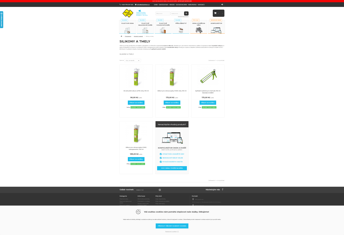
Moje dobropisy (160, 203)
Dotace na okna (181, 4)
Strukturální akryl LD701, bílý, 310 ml (136, 91)
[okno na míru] (172, 138)
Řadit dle (122, 60)
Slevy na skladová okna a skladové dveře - (172, 1)
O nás (156, 4)
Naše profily (192, 4)
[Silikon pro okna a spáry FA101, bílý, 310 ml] (172, 76)
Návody (172, 4)
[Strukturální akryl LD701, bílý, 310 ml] (136, 76)
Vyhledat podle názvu (183, 16)
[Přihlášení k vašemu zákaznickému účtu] (222, 4)
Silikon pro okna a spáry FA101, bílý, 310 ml (172, 91)
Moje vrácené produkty (162, 201)
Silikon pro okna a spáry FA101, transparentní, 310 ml (136, 148)
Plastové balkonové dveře (145, 24)
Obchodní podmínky (144, 199)
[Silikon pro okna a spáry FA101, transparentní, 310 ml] (136, 133)
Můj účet (158, 196)
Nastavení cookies (171, 231)
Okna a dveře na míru (198, 24)
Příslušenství (180, 23)
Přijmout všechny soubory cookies (172, 226)
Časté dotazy (163, 4)
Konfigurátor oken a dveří (172, 148)
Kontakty (201, 4)
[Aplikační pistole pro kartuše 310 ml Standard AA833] (208, 76)
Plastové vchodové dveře (163, 24)
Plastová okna (127, 23)
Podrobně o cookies (144, 201)
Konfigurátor (216, 23)
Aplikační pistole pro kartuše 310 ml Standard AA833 (207, 92)
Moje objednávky (160, 199)
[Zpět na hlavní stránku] (121, 36)
